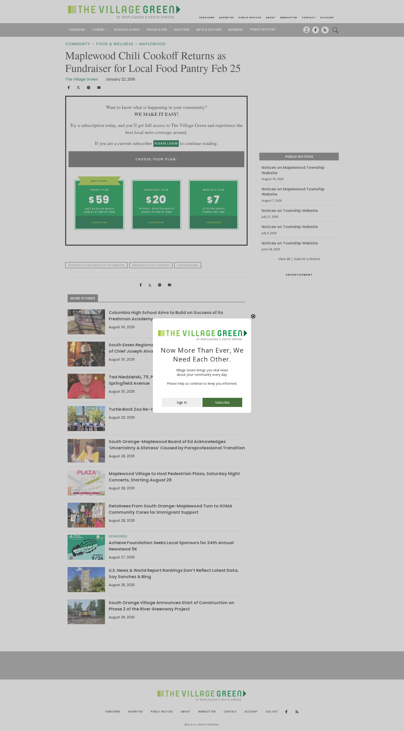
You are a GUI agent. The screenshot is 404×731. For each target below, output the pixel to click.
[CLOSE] (253, 316)
